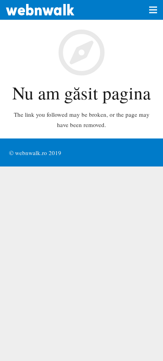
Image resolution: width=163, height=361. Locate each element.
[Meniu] (153, 10)
